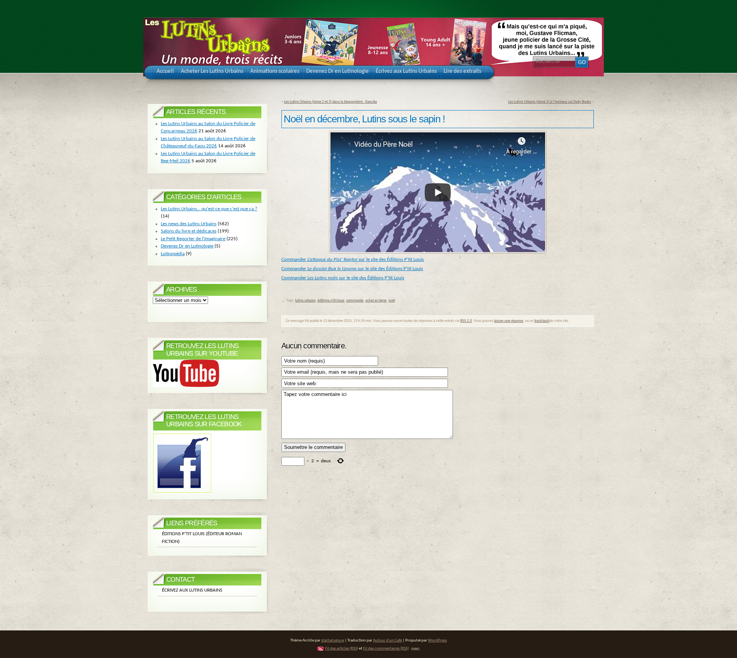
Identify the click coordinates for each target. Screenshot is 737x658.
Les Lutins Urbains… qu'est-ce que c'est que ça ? (209, 208)
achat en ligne (376, 300)
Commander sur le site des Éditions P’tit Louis (352, 259)
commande (355, 300)
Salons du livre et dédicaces (188, 231)
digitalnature (332, 640)
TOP (415, 649)
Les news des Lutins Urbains (188, 223)
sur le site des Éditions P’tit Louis (371, 277)
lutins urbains (305, 300)
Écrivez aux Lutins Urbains (192, 590)
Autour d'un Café (387, 640)
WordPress (437, 640)
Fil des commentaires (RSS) (386, 648)
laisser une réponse (508, 321)
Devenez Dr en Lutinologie (187, 246)
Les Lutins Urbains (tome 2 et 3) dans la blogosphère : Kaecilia (330, 102)
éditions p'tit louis (330, 300)
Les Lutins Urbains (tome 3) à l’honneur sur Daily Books (549, 102)
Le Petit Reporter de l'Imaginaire (193, 238)
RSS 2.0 (466, 321)
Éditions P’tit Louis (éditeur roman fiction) (202, 537)
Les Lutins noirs (322, 277)
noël (391, 300)
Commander (293, 277)
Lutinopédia (173, 253)
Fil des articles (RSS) (341, 648)
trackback (541, 321)
